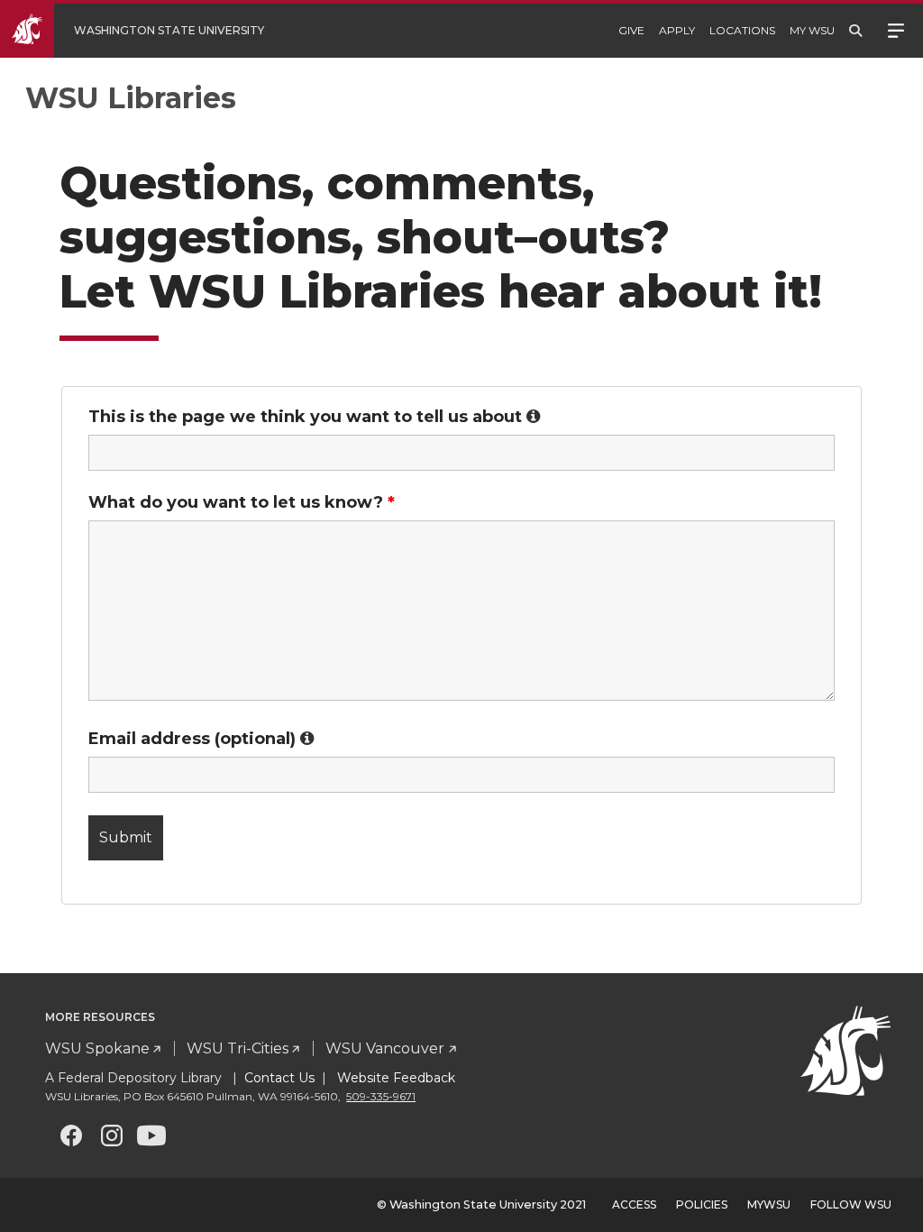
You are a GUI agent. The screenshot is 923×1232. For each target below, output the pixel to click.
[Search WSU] (855, 31)
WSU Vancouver (384, 1048)
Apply (677, 30)
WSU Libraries (130, 97)
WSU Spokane (97, 1048)
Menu (896, 29)
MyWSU (768, 1204)
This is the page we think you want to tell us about (314, 417)
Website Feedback (394, 1078)
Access (634, 1204)
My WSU (812, 30)
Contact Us (279, 1078)
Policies (701, 1204)
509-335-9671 (381, 1096)
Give (631, 30)
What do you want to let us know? (241, 502)
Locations (742, 30)
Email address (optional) (201, 739)
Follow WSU (850, 1204)
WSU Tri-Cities (237, 1048)
